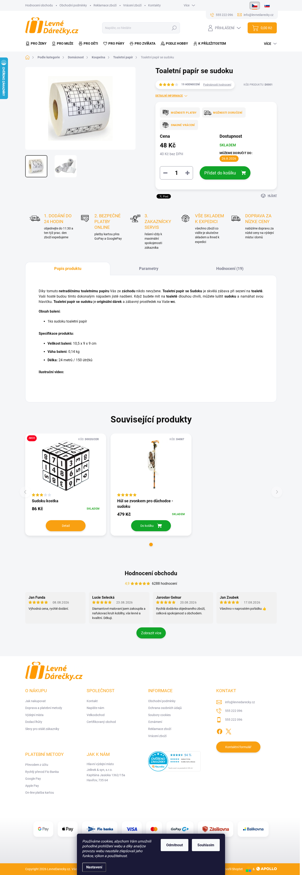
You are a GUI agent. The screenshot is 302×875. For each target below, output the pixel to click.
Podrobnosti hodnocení (217, 84)
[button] (151, 544)
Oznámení (155, 722)
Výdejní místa (34, 715)
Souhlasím (205, 845)
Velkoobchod (96, 715)
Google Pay (33, 778)
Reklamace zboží (105, 5)
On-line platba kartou (39, 792)
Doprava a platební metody (43, 708)
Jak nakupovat (35, 701)
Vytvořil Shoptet (232, 869)
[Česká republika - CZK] (254, 6)
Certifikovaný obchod (101, 722)
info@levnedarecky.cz (240, 702)
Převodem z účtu (36, 764)
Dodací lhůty (33, 722)
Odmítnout (174, 845)
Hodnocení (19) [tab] (229, 268)
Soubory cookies (159, 715)
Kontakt (92, 701)
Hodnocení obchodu (39, 5)
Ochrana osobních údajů (165, 708)
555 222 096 (233, 711)
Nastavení (94, 867)
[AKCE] (65, 465)
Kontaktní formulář (238, 747)
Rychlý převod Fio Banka (42, 772)
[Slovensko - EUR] (267, 6)
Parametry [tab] (148, 268)
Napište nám (95, 708)
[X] (228, 730)
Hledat (174, 28)
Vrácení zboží (132, 5)
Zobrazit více (151, 633)
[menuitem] (37, 43)
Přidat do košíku (220, 173)
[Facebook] (219, 730)
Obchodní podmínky (73, 5)
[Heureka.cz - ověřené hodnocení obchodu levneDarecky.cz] (174, 761)
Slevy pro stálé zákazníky (42, 729)
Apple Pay (32, 785)
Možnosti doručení (227, 112)
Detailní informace (169, 95)
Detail (66, 525)
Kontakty (154, 5)
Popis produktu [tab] (67, 268)
